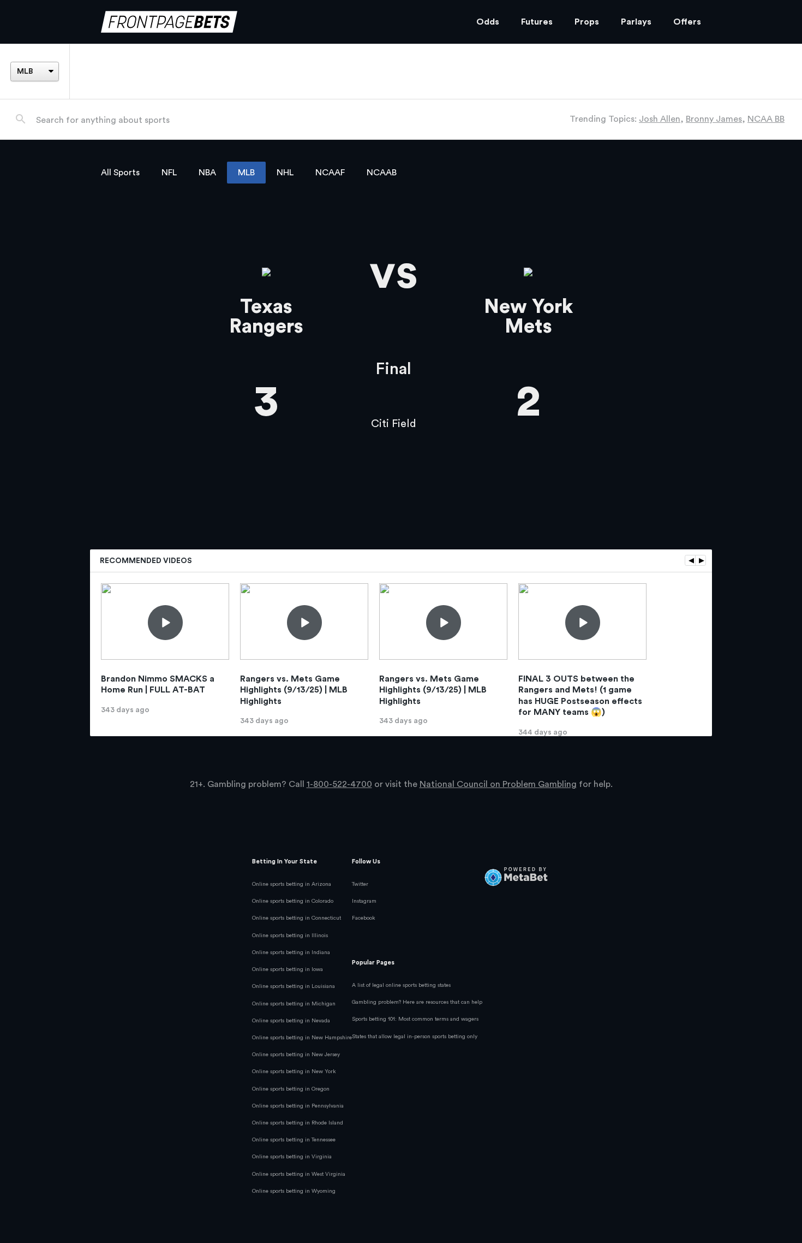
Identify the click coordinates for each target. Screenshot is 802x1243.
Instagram (364, 901)
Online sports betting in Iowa (287, 969)
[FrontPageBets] (277, 22)
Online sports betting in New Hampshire (302, 1037)
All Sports (120, 172)
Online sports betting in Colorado (292, 901)
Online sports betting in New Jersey (296, 1054)
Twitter (360, 884)
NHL (285, 172)
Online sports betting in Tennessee (294, 1140)
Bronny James (714, 119)
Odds (487, 21)
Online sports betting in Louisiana (293, 986)
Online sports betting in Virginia (292, 1156)
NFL (169, 172)
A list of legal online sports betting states (401, 985)
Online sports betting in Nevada (291, 1020)
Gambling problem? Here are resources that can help (417, 1002)
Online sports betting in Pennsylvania (298, 1106)
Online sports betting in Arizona (291, 884)
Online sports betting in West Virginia (298, 1174)
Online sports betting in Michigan (294, 1004)
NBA (207, 172)
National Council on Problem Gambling (498, 784)
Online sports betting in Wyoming (294, 1191)
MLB (246, 172)
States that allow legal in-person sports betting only (414, 1036)
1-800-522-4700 (339, 784)
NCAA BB (766, 119)
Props (586, 21)
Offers (687, 21)
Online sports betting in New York (294, 1071)
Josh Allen (659, 119)
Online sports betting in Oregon (291, 1089)
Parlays (636, 21)
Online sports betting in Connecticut (296, 918)
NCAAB (382, 172)
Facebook (363, 918)
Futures (537, 21)
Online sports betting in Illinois (290, 935)
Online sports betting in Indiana (291, 952)
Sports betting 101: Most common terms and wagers (415, 1019)
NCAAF (330, 172)
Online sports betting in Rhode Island (297, 1123)
